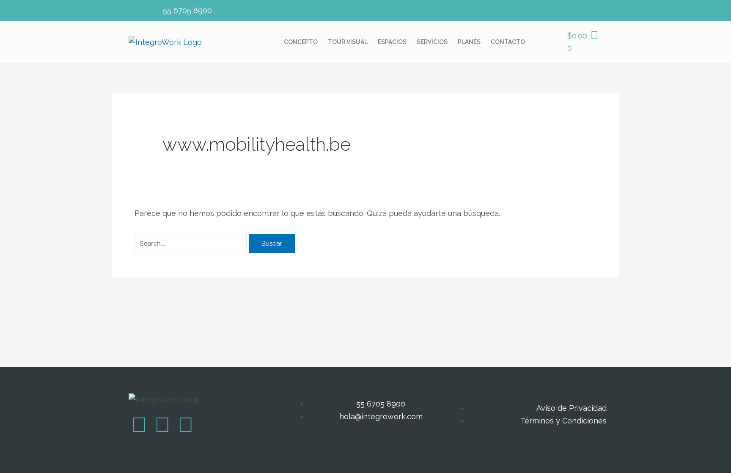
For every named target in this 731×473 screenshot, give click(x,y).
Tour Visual (348, 42)
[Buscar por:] (192, 242)
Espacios (392, 42)
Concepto (301, 42)
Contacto (508, 42)
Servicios (432, 42)
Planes (469, 42)
